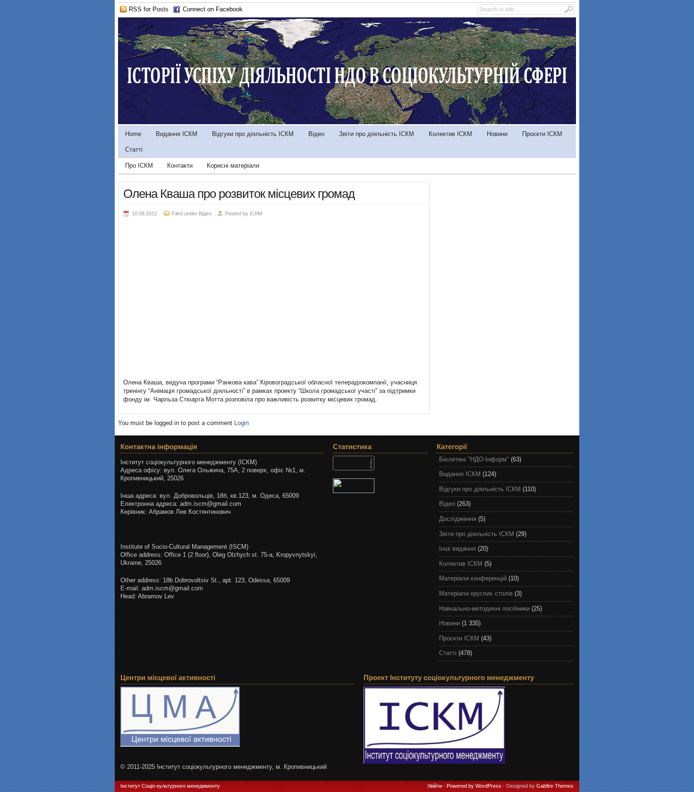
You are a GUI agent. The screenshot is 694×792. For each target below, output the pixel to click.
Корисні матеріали (233, 165)
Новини (497, 133)
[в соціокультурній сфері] (347, 122)
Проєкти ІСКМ (542, 133)
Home (133, 133)
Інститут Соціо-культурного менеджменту (170, 786)
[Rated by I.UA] (380, 485)
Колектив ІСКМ (450, 133)
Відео (316, 133)
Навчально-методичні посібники (484, 608)
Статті (134, 149)
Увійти (434, 786)
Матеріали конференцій (473, 578)
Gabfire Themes (555, 786)
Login (241, 422)
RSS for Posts (149, 9)
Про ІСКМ (139, 165)
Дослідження (457, 518)
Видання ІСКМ (176, 133)
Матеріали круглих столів (476, 593)
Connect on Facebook (213, 9)
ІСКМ (256, 213)
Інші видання (457, 548)
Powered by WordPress (474, 786)
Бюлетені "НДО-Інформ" (474, 459)
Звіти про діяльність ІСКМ (376, 133)
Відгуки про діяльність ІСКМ (253, 133)
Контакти (180, 165)
